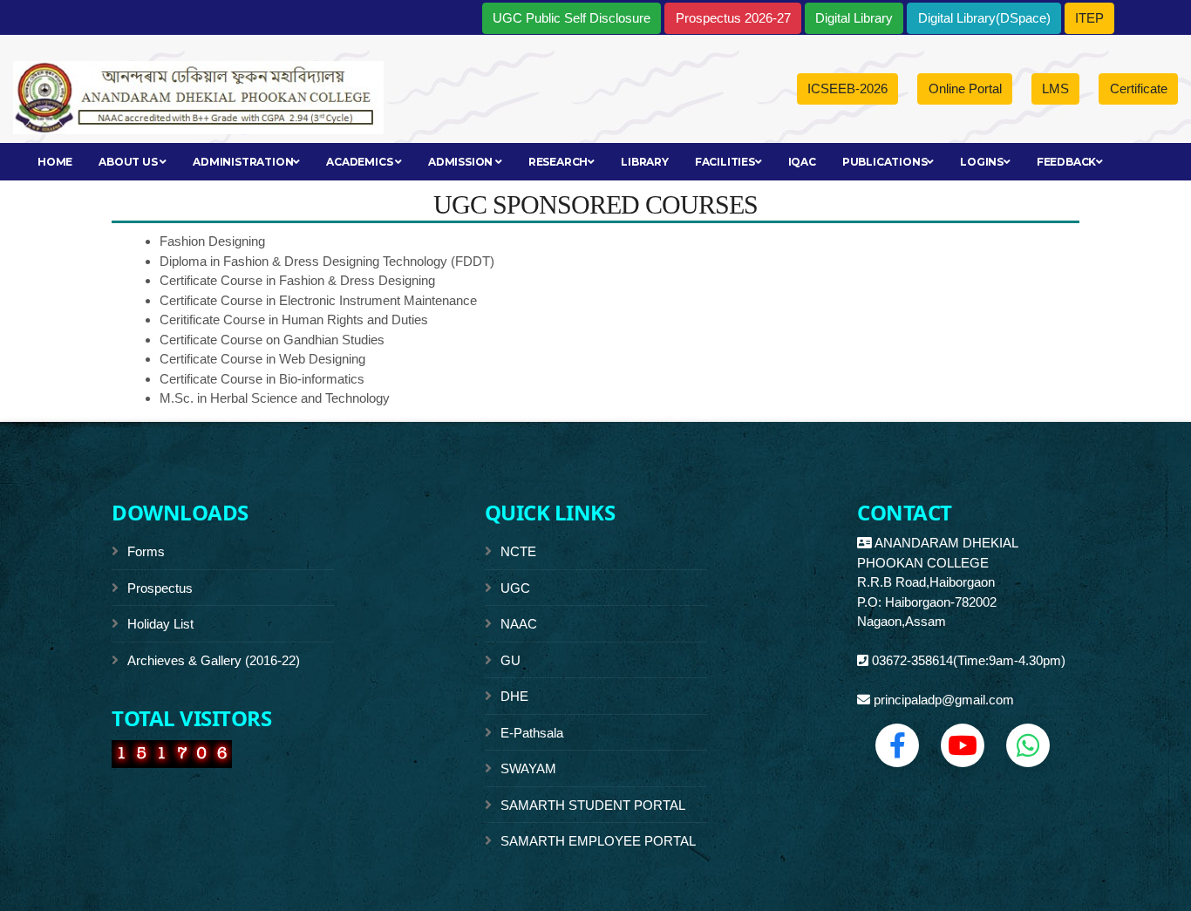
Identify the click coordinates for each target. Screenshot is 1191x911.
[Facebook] (897, 745)
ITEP (1089, 17)
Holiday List (160, 623)
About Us (129, 161)
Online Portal (965, 88)
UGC (515, 588)
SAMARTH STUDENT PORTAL (592, 805)
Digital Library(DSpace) (984, 17)
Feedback (1066, 161)
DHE (514, 696)
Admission (461, 161)
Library (645, 161)
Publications (885, 161)
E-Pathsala (531, 732)
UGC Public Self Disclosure (571, 17)
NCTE (518, 551)
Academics (360, 161)
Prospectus (160, 588)
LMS (1055, 88)
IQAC (802, 161)
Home (54, 161)
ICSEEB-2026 (847, 88)
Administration (243, 161)
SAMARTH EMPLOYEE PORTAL (598, 840)
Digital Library (854, 17)
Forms (146, 551)
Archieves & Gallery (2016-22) (213, 660)
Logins (982, 161)
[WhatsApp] (1028, 745)
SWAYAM (528, 768)
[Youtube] (962, 745)
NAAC (518, 623)
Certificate (1138, 88)
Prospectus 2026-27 (733, 17)
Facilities (725, 161)
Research (558, 161)
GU (510, 660)
